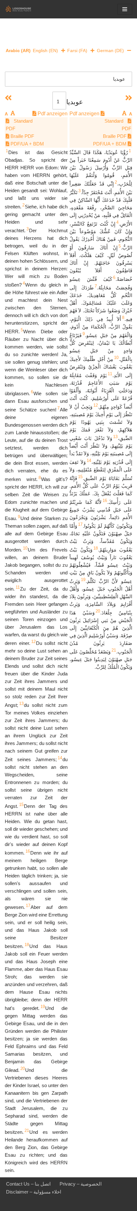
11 (110, 373)
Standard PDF (118, 124)
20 (98, 611)
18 (95, 548)
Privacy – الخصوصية (81, 1184)
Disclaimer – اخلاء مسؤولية (33, 1191)
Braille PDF (115, 136)
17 (80, 524)
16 (105, 500)
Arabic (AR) (18, 50)
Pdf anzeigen (85, 113)
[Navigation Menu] (124, 9)
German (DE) (110, 50)
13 (115, 436)
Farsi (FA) (77, 50)
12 (95, 405)
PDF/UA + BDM (110, 143)
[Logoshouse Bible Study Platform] (24, 9)
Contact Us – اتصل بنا (28, 1184)
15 (80, 476)
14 (89, 460)
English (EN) (45, 50)
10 (116, 357)
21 (114, 650)
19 (83, 579)
